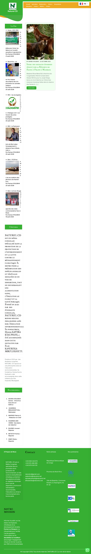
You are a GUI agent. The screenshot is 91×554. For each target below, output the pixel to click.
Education (28, 6)
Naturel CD (13, 11)
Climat (49, 4)
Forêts (35, 6)
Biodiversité (42, 4)
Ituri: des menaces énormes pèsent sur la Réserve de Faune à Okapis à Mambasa (39, 67)
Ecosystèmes (57, 4)
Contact (48, 6)
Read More (31, 88)
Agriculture (35, 4)
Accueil (28, 4)
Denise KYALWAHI (34, 61)
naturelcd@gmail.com (32, 474)
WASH (41, 6)
